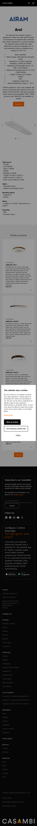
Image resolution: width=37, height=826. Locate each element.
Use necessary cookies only (16, 429)
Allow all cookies (12, 422)
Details (18, 435)
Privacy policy (8, 415)
